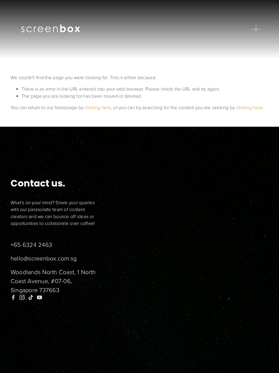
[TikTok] (31, 297)
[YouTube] (39, 297)
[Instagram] (22, 297)
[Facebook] (13, 297)
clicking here (98, 107)
